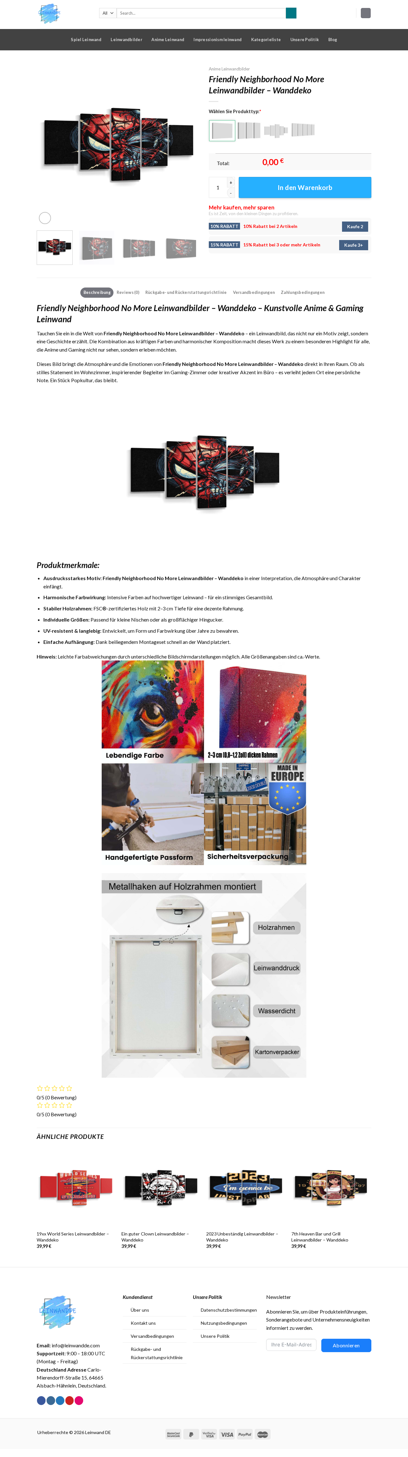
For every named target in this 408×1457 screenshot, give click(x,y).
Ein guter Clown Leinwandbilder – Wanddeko (155, 1236)
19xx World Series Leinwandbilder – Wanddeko (73, 1236)
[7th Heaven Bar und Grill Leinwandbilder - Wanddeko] (330, 1187)
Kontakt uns (143, 1323)
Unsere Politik (304, 39)
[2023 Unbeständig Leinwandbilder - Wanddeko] (245, 1187)
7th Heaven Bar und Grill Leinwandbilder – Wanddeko (319, 1236)
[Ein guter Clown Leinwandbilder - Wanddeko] (160, 1187)
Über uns (140, 1310)
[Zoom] (45, 218)
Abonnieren (346, 1345)
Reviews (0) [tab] (128, 292)
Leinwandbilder (126, 39)
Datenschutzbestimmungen (229, 1310)
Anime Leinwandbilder (229, 68)
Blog (332, 39)
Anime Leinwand (167, 39)
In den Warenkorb (305, 187)
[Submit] (291, 13)
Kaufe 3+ (353, 245)
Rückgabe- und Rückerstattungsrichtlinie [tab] (186, 292)
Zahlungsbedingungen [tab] (302, 292)
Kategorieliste (266, 39)
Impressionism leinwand (217, 39)
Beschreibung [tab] (97, 292)
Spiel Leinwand (86, 39)
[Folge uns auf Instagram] (51, 1400)
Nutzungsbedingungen (224, 1323)
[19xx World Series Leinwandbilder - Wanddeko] (76, 1187)
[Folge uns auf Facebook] (41, 1400)
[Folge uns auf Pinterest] (69, 1400)
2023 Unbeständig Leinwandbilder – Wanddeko (242, 1236)
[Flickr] (79, 1400)
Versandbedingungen (152, 1336)
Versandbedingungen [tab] (254, 292)
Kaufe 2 (355, 226)
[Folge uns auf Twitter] (60, 1400)
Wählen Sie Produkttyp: (235, 111)
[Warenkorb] (366, 13)
